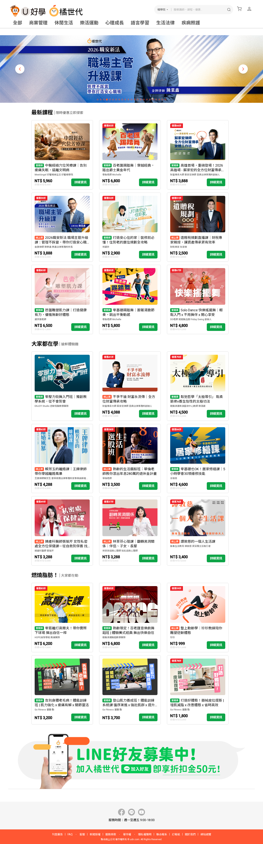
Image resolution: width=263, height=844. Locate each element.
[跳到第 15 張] (141, 100)
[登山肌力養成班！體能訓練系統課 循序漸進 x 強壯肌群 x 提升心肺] (130, 689)
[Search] (229, 9)
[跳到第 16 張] (144, 100)
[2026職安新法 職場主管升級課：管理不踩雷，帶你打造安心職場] (62, 227)
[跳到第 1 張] (98, 100)
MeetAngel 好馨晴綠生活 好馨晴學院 (54, 174)
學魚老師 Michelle (111, 174)
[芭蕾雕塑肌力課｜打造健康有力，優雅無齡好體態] (62, 299)
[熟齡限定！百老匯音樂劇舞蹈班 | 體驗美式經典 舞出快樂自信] (130, 617)
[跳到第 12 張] (131, 100)
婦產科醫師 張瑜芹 (44, 550)
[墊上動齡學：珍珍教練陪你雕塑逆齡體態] (197, 617)
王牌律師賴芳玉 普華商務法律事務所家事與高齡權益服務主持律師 (62, 478)
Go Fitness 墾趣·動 (44, 709)
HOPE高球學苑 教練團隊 (47, 637)
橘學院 (161, 9)
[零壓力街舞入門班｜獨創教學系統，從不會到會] (62, 386)
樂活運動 (89, 23)
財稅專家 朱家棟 (178, 247)
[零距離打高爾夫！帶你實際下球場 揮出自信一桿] (62, 617)
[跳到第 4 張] (107, 100)
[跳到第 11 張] (128, 100)
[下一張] (243, 69)
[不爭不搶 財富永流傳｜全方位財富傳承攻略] (130, 386)
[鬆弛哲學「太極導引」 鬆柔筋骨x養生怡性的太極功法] (197, 386)
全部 (17, 23)
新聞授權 (95, 834)
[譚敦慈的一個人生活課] (197, 530)
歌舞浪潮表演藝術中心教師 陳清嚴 (187, 406)
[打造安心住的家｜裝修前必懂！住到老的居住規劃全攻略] (130, 227)
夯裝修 (173, 478)
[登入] (249, 9)
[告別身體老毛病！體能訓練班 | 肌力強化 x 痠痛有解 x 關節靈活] (62, 689)
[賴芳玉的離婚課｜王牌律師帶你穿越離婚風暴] (62, 458)
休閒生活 (63, 23)
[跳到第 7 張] (116, 100)
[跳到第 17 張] (147, 100)
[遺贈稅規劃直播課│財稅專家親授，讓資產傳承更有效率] (197, 227)
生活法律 (165, 23)
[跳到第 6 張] (113, 100)
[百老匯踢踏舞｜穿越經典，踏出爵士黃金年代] (130, 154)
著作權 (127, 834)
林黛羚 (105, 247)
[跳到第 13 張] (135, 100)
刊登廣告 (57, 834)
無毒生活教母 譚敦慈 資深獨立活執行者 (190, 546)
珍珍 (172, 637)
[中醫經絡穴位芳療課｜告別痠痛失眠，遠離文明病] (62, 154)
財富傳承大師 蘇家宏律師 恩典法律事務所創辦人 (195, 174)
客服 (82, 834)
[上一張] (19, 69)
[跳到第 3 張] (104, 100)
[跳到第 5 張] (110, 100)
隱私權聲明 (145, 834)
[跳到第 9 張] (122, 100)
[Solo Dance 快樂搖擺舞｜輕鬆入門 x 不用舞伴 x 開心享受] (197, 299)
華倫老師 (107, 478)
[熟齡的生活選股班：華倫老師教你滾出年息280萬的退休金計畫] (130, 458)
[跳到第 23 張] (165, 100)
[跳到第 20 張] (156, 100)
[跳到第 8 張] (119, 100)
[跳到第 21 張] (159, 100)
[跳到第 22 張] (162, 100)
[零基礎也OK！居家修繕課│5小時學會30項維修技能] (197, 458)
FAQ (70, 834)
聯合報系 (161, 834)
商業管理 (38, 23)
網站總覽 (205, 834)
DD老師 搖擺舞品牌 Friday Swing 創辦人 (191, 319)
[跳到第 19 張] (153, 100)
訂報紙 (176, 834)
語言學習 (140, 23)
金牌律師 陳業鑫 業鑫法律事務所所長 (54, 247)
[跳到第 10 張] (125, 100)
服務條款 (110, 834)
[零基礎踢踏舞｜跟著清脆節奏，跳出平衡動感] (130, 299)
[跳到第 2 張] (101, 100)
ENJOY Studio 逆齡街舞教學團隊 (52, 406)
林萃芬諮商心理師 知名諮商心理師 (120, 550)
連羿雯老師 (40, 319)
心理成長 (114, 23)
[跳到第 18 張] (150, 100)
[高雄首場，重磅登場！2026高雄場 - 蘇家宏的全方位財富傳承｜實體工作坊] (197, 154)
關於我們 (190, 834)
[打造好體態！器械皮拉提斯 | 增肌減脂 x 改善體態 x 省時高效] (197, 689)
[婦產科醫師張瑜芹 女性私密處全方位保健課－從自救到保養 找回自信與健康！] (62, 530)
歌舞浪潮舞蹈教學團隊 (114, 637)
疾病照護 (191, 23)
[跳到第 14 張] (138, 100)
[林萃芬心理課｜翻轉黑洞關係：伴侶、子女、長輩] (130, 530)
